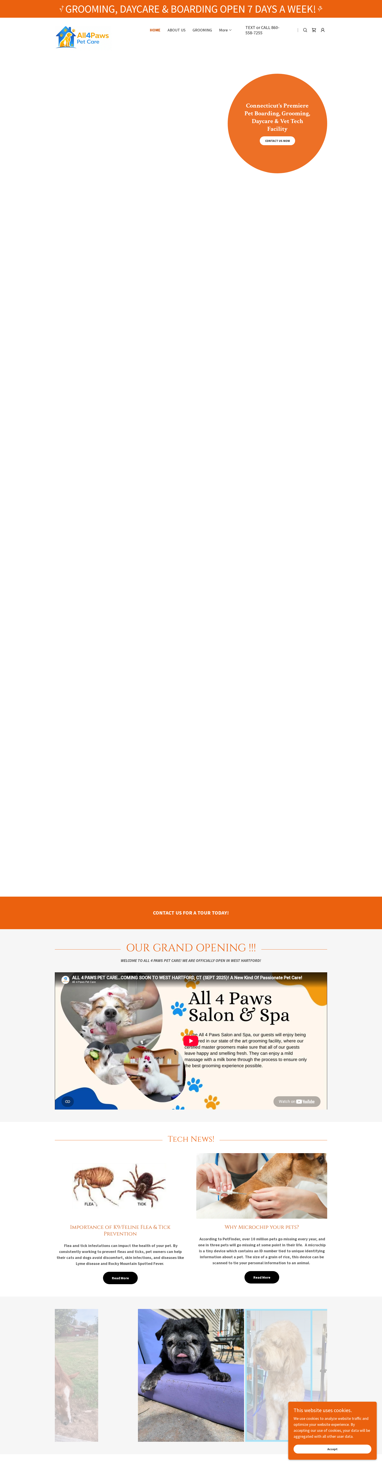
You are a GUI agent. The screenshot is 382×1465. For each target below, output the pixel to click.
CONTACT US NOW (277, 141)
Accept (332, 1449)
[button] (225, 30)
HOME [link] (155, 30)
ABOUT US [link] (176, 30)
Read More (120, 1278)
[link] (96, 28)
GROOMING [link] (202, 30)
